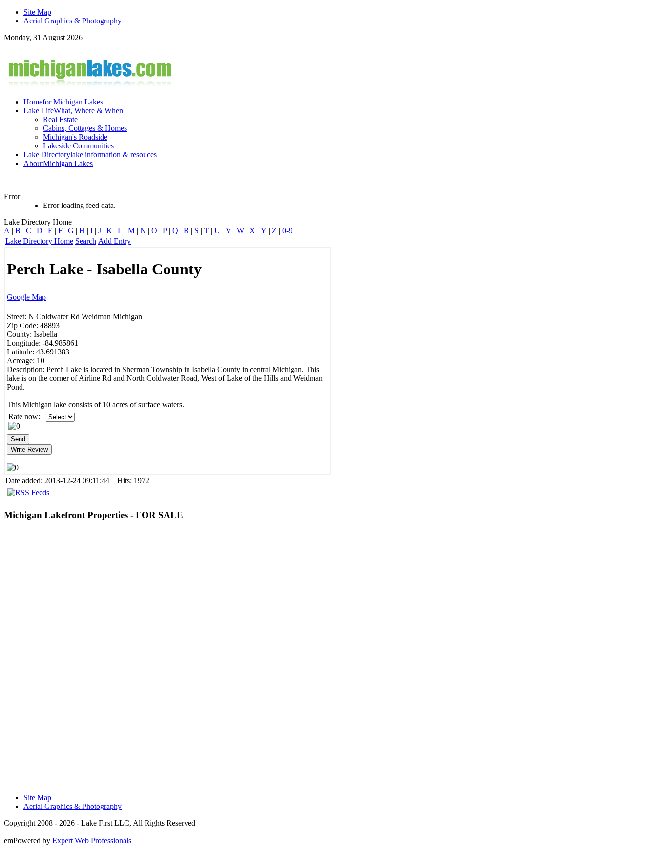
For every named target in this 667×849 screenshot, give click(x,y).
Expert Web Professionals (91, 840)
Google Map (26, 297)
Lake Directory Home (39, 241)
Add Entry (114, 241)
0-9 (287, 231)
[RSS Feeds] (28, 492)
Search (85, 241)
